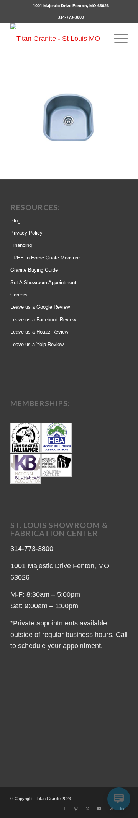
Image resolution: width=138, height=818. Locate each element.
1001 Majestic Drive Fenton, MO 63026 (71, 5)
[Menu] (117, 38)
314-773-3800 (71, 17)
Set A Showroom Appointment (43, 282)
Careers (19, 295)
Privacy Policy (26, 233)
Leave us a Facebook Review (43, 319)
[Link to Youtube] (99, 808)
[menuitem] (71, 6)
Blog (15, 221)
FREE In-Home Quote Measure (45, 258)
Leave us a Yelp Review (37, 344)
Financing (21, 245)
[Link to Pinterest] (76, 808)
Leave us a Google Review (40, 307)
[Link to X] (87, 808)
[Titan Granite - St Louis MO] (57, 38)
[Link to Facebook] (64, 808)
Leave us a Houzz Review (39, 332)
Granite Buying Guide (34, 270)
